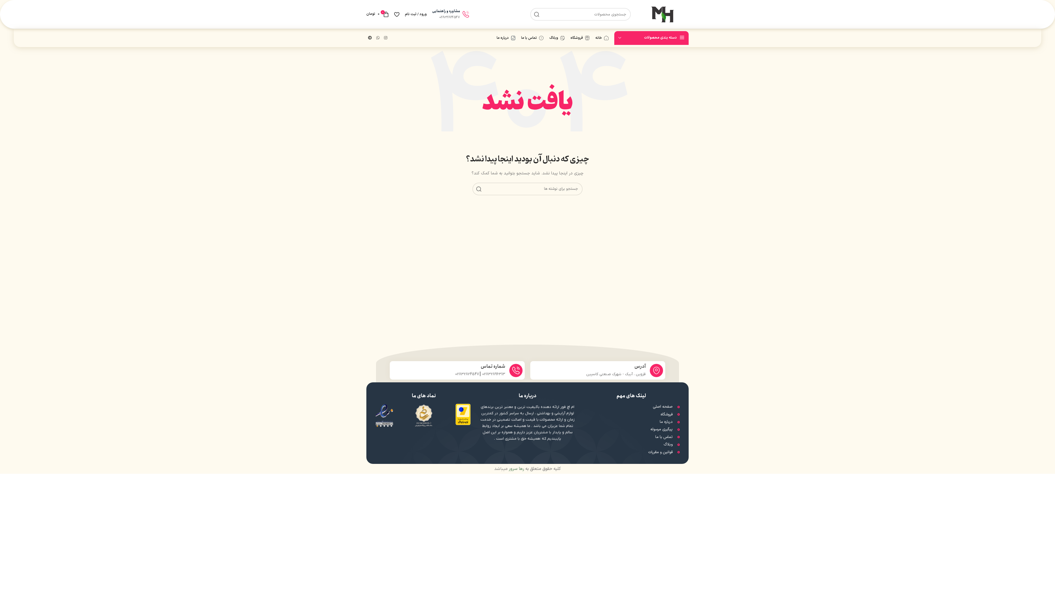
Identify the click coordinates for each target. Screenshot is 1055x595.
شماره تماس (493, 366)
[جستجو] (536, 14)
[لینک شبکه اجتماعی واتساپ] (378, 38)
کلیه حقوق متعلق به (534, 469)
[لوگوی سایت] (662, 14)
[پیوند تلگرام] (370, 38)
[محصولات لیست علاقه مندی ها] (396, 14)
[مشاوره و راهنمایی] (465, 14)
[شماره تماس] (516, 370)
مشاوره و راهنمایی (446, 11)
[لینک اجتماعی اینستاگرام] (385, 38)
